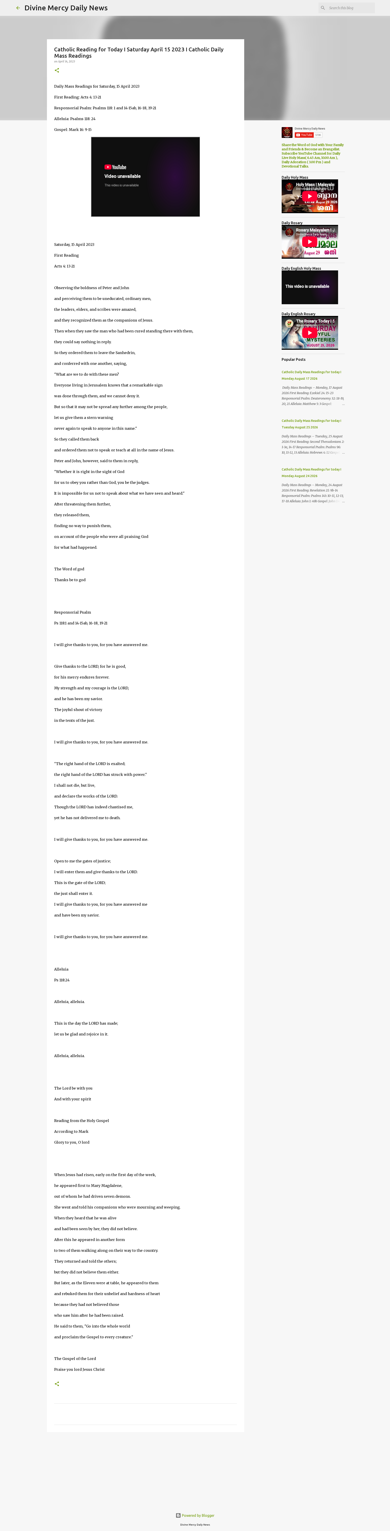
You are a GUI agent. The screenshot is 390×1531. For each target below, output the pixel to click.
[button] (57, 71)
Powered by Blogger (197, 1515)
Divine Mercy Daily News (66, 8)
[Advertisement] (145, 1470)
